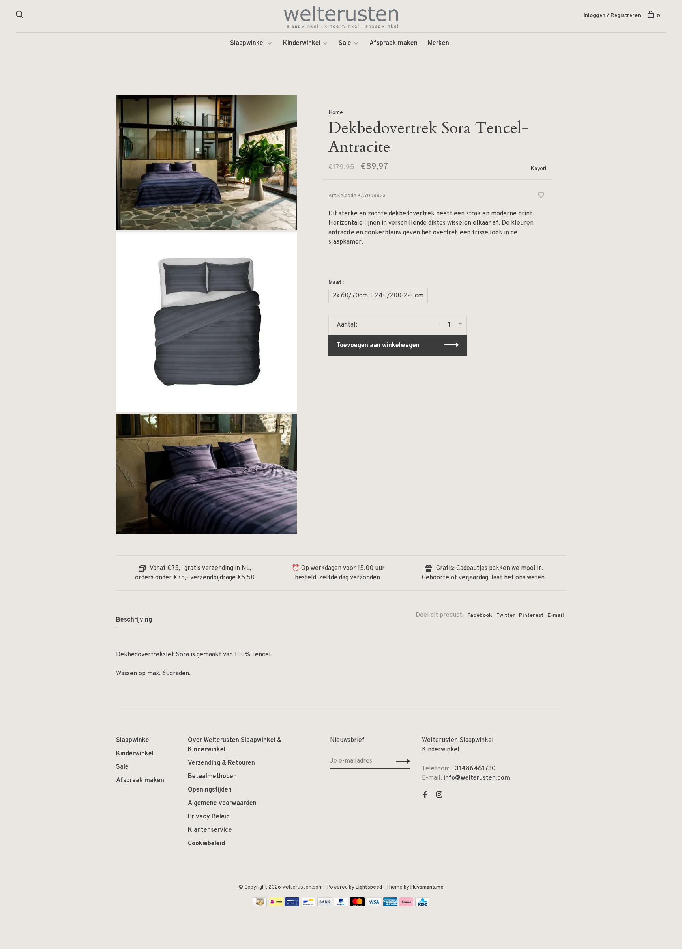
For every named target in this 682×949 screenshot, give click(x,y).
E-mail (555, 615)
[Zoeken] (20, 16)
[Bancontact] (308, 905)
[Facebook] (425, 796)
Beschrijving (134, 620)
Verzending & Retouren (221, 763)
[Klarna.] (406, 905)
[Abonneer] (401, 761)
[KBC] (422, 905)
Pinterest (531, 615)
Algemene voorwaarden (222, 803)
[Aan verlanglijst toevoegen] (541, 196)
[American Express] (390, 905)
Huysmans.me (427, 887)
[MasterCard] (357, 905)
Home (335, 112)
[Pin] (292, 905)
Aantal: (347, 325)
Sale (345, 43)
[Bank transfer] (324, 905)
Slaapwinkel (247, 43)
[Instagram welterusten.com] (439, 796)
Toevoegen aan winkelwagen (378, 345)
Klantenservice (210, 830)
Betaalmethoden (212, 777)
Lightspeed (369, 887)
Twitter (505, 615)
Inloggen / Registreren (612, 15)
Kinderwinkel (301, 43)
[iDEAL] (276, 905)
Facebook (479, 615)
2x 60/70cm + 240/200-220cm (378, 296)
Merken (438, 43)
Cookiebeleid (206, 844)
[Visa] (374, 905)
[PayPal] (341, 905)
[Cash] (260, 905)
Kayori (538, 168)
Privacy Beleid (209, 817)
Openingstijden (210, 790)
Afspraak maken (393, 43)
